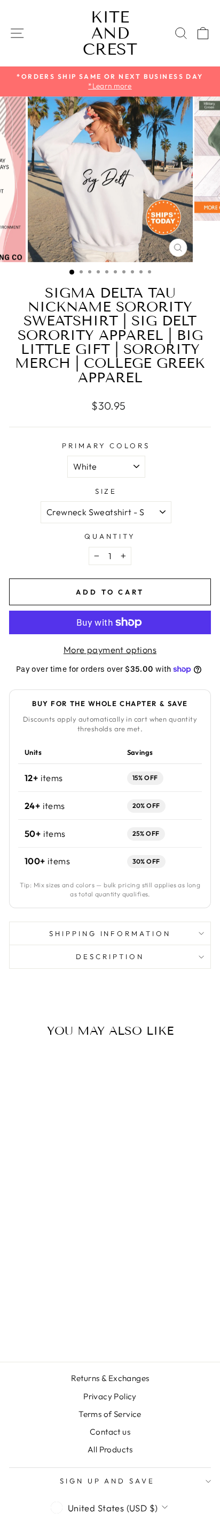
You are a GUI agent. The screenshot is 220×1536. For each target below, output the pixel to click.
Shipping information (110, 933)
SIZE (106, 491)
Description (110, 956)
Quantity (110, 536)
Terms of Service (110, 1414)
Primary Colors (106, 445)
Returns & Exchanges (110, 1378)
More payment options (110, 649)
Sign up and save (107, 1480)
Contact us (110, 1432)
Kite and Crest (110, 33)
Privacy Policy (110, 1396)
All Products (110, 1449)
